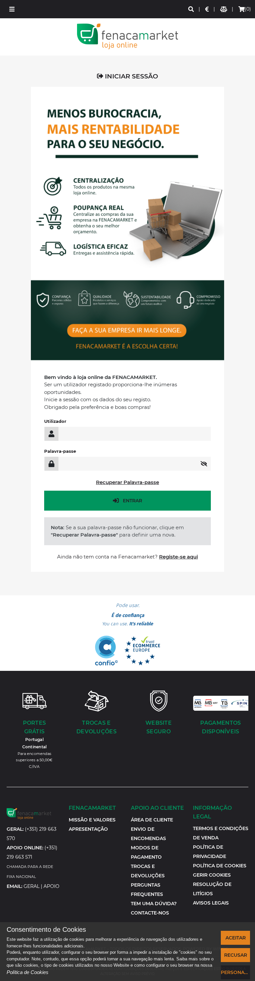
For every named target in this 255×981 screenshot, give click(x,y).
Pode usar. (127, 614)
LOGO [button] (127, 36)
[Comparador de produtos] (224, 9)
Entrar (132, 501)
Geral (32, 886)
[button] (12, 9)
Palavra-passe (60, 451)
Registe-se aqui (178, 556)
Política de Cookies (27, 972)
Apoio (51, 886)
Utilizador (55, 421)
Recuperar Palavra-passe (127, 482)
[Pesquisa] (191, 9)
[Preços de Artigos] (207, 9)
